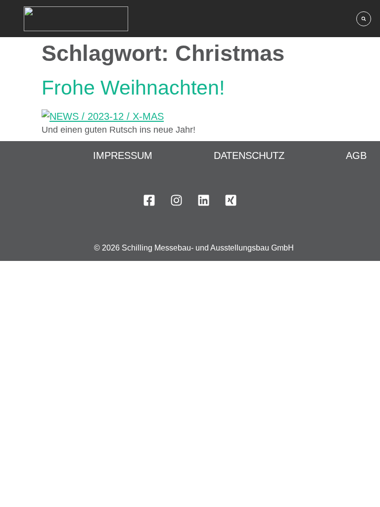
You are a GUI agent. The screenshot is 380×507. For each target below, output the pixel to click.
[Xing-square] (231, 200)
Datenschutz (249, 155)
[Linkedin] (203, 200)
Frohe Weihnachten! (133, 87)
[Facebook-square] (149, 200)
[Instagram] (176, 200)
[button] (363, 18)
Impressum (122, 155)
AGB (356, 155)
